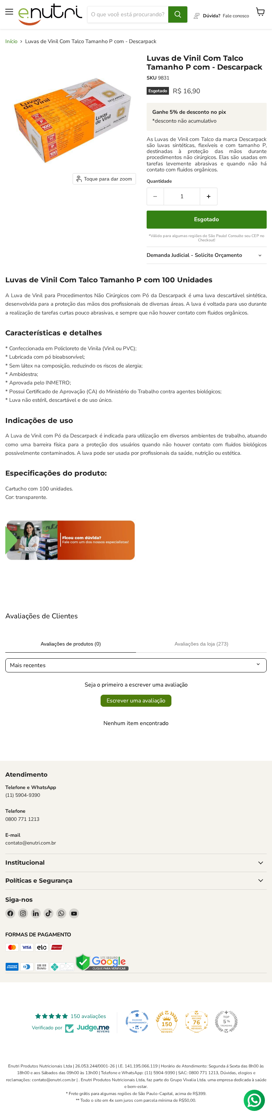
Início (11, 42)
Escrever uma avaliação (136, 701)
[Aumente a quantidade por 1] (208, 196)
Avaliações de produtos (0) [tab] (71, 644)
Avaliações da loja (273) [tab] (201, 644)
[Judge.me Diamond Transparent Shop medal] (137, 1021)
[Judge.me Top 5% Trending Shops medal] (226, 1021)
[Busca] (177, 14)
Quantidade (159, 181)
